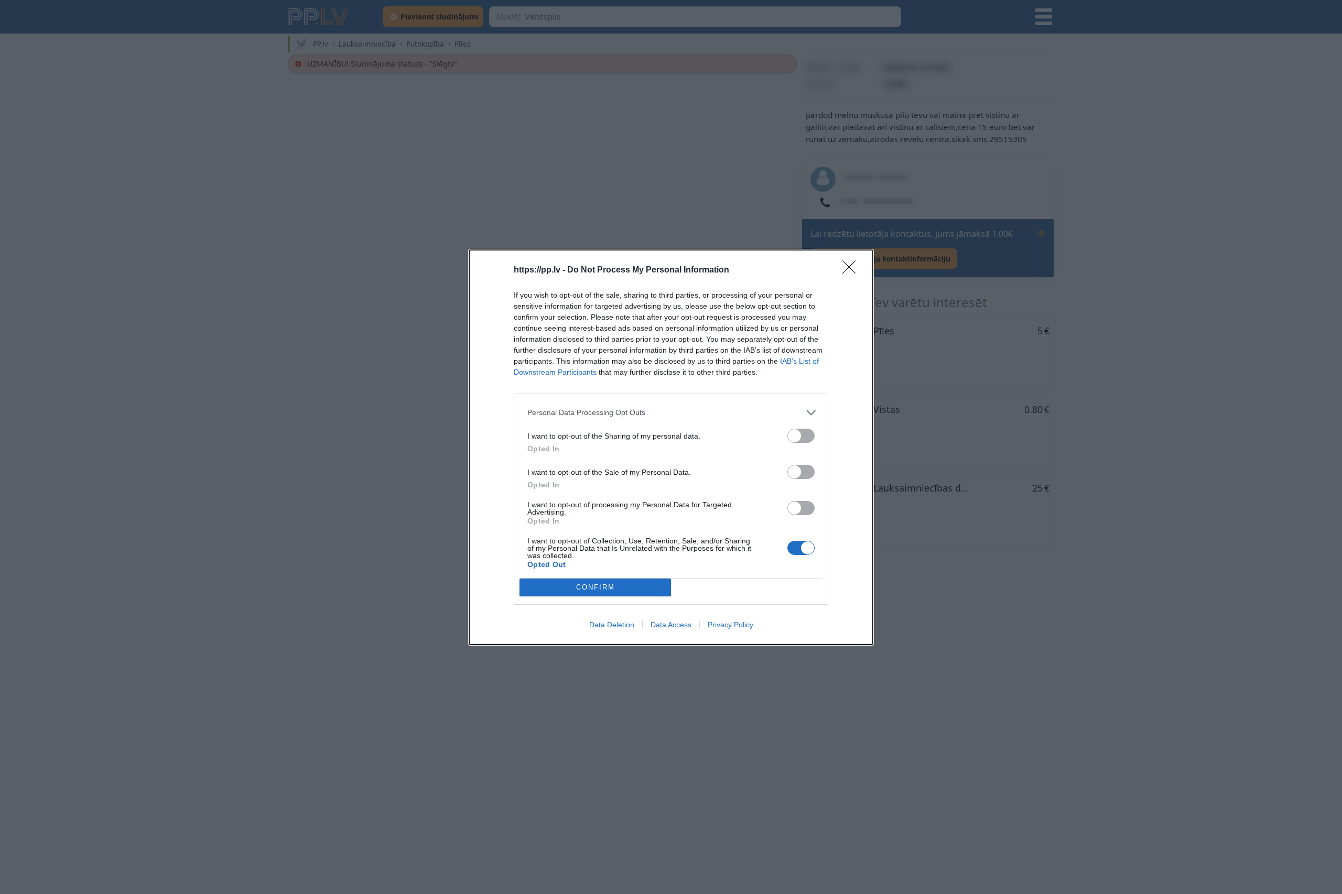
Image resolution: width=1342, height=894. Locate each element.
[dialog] (671, 447)
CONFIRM (595, 587)
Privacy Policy (730, 624)
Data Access (671, 624)
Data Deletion (611, 624)
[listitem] (671, 412)
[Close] (852, 270)
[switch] (801, 436)
